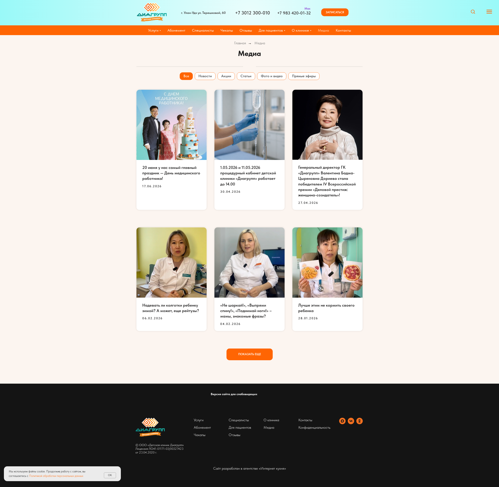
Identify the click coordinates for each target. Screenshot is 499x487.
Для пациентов (240, 427)
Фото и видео (272, 76)
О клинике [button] (300, 30)
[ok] (359, 423)
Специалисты (203, 30)
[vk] (351, 423)
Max (307, 8)
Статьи (246, 76)
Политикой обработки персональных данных (56, 476)
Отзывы (246, 30)
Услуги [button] (153, 30)
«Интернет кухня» (272, 468)
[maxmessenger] (342, 423)
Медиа (323, 30)
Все (186, 76)
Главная (240, 43)
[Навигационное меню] (489, 12)
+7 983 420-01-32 (294, 12)
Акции (226, 76)
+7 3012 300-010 (252, 13)
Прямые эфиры (304, 76)
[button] (335, 12)
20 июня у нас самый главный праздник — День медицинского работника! (171, 173)
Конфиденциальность (314, 427)
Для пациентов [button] (271, 30)
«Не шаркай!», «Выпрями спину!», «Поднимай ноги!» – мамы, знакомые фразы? (246, 311)
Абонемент (176, 30)
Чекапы (226, 30)
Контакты (343, 30)
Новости (205, 76)
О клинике (271, 420)
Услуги (198, 420)
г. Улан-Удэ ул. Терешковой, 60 (203, 13)
